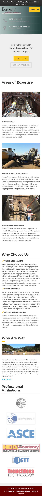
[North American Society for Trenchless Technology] (21, 418)
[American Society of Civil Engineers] (21, 434)
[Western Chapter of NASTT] (21, 403)
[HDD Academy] (21, 448)
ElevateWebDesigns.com (26, 488)
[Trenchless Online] (21, 472)
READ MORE (6, 379)
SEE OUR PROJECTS (21, 65)
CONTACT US (21, 59)
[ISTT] (21, 460)
